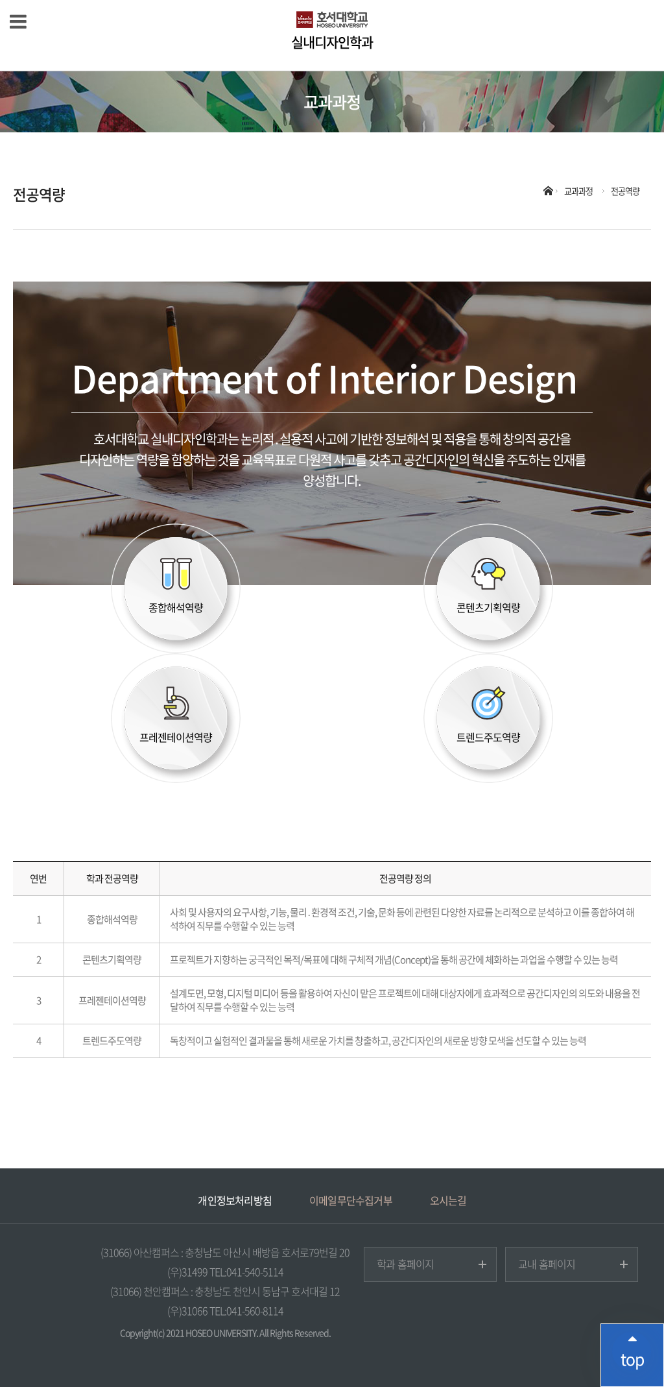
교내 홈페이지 (546, 1264)
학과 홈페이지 (405, 1264)
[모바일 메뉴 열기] (18, 20)
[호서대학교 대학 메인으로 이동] (332, 19)
